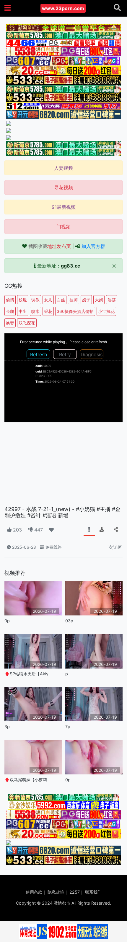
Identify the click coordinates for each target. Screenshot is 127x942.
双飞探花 (27, 322)
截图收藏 (49, 246)
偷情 (10, 299)
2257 (74, 892)
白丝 (61, 299)
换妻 (10, 322)
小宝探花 (106, 311)
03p (69, 620)
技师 (73, 299)
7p (67, 726)
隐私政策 (56, 892)
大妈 (99, 299)
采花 (48, 311)
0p (7, 620)
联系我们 (93, 892)
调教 (35, 299)
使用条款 (34, 892)
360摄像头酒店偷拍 (75, 311)
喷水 (35, 311)
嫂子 (86, 299)
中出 (23, 311)
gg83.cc (70, 266)
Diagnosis (91, 354)
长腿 (10, 311)
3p (7, 726)
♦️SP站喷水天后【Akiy (26, 673)
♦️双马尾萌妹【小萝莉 (25, 779)
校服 (23, 299)
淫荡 (112, 299)
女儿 (48, 299)
